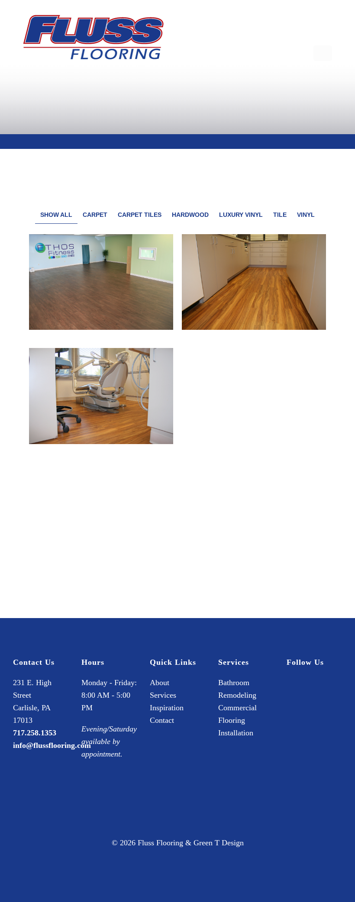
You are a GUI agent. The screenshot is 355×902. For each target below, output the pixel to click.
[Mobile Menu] (322, 53)
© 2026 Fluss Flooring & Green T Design (178, 842)
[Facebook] (293, 692)
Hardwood (190, 214)
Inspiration (167, 707)
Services (163, 695)
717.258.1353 (34, 732)
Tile (280, 214)
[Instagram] (308, 692)
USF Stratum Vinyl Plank (101, 275)
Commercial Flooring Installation (237, 720)
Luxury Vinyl (241, 214)
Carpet (95, 214)
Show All (56, 214)
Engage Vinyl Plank (253, 390)
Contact (162, 720)
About (159, 682)
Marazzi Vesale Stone (254, 513)
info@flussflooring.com (52, 745)
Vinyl (306, 214)
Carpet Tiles (139, 214)
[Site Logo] (93, 37)
